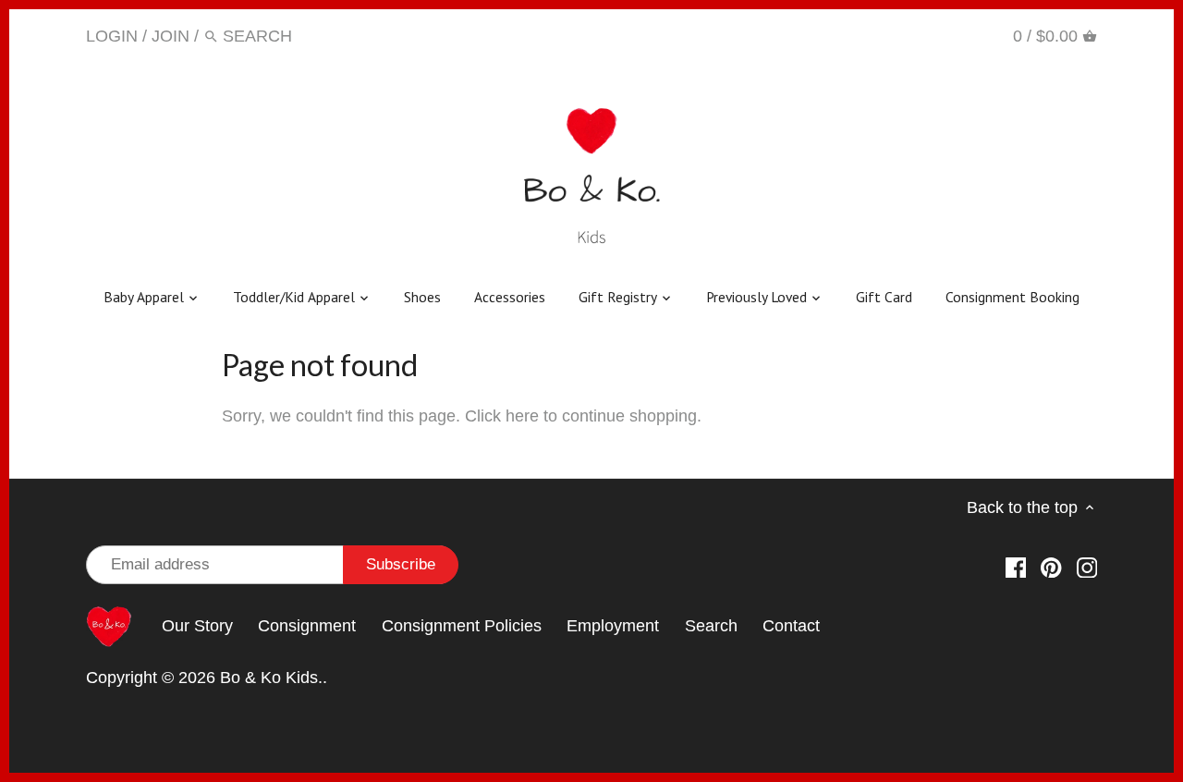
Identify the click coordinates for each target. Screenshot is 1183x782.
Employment (613, 626)
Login (112, 36)
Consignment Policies (462, 626)
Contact (791, 626)
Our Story (197, 626)
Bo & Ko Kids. (271, 677)
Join (170, 36)
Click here (502, 416)
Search (711, 626)
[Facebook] (898, 35)
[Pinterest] (934, 35)
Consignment (307, 626)
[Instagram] (970, 35)
